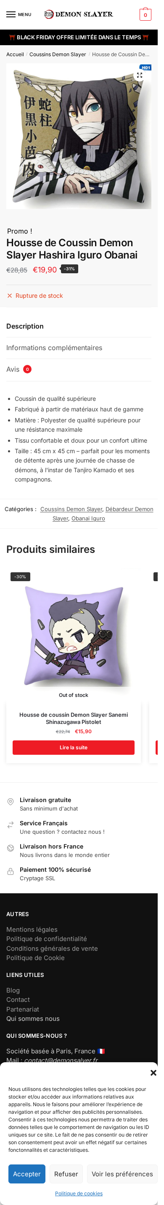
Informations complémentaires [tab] (54, 347)
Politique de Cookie (35, 958)
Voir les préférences (122, 1174)
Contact (18, 1000)
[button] (153, 1073)
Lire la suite (73, 747)
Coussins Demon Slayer (57, 54)
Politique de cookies (79, 1193)
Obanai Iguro (88, 518)
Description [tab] (25, 326)
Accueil (15, 54)
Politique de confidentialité (46, 939)
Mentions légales (32, 929)
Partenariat (22, 1009)
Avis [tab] (17, 369)
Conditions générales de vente (52, 948)
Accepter (27, 1174)
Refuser (66, 1174)
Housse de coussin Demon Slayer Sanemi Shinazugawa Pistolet (73, 718)
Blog (13, 990)
